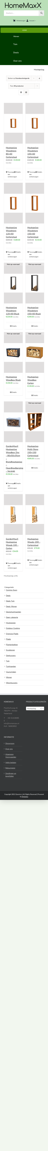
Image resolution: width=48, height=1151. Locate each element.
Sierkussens (11, 655)
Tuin (7, 661)
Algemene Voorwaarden (10, 755)
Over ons (9, 749)
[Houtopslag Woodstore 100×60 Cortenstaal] (34, 123)
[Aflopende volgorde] (39, 78)
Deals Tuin (10, 601)
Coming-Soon (11, 590)
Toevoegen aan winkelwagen (10, 174)
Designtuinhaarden (13, 612)
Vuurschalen (11, 672)
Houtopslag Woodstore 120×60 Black (12, 310)
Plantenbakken (12, 644)
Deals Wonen (11, 606)
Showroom (9, 743)
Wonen (9, 677)
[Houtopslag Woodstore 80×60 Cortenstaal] (13, 123)
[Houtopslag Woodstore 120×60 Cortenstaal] (13, 203)
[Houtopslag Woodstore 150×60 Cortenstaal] (34, 203)
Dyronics (25, 797)
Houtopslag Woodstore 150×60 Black (34, 310)
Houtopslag (10, 623)
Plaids (8, 639)
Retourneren (10, 768)
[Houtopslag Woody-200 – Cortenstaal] (34, 514)
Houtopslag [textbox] (34, 708)
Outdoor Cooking (13, 628)
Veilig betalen (10, 762)
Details (18, 172)
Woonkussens (11, 683)
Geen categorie (12, 617)
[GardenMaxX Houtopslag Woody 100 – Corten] (13, 514)
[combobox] (35, 708)
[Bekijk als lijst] (26, 92)
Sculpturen (10, 650)
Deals (8, 595)
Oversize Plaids (12, 634)
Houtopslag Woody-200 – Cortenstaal (33, 542)
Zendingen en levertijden (10, 774)
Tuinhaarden (11, 666)
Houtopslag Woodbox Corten (32, 380)
